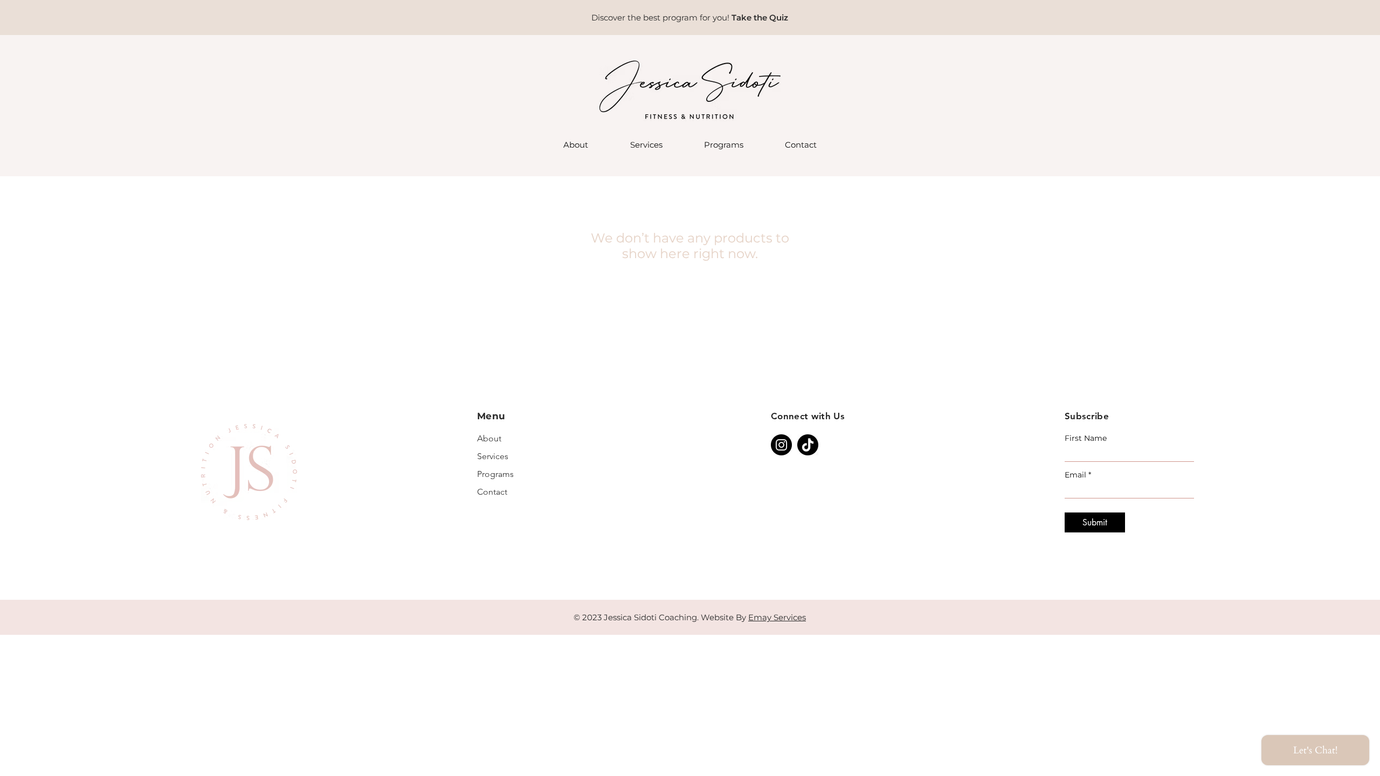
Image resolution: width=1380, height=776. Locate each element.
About (489, 438)
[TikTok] (807, 444)
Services (492, 456)
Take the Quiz (760, 17)
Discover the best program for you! (661, 17)
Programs (495, 474)
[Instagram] (781, 444)
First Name (1086, 438)
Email (1075, 475)
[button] (646, 144)
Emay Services (777, 617)
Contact (492, 492)
